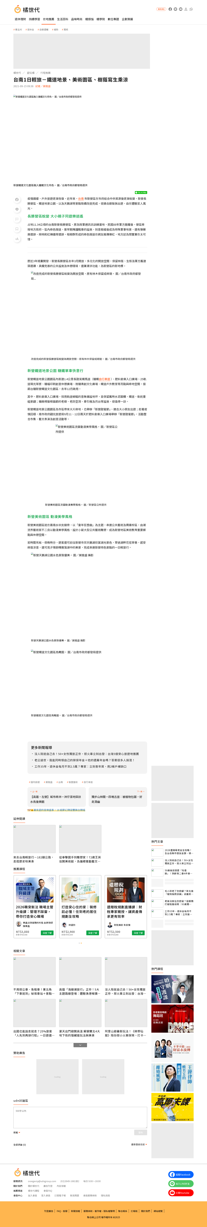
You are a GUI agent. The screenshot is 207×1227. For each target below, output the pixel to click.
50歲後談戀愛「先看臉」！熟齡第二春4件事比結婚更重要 (178, 872)
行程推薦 (45, 73)
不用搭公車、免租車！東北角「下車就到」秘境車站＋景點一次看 (34, 991)
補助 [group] (56, 29)
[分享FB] (16, 199)
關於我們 (145, 1211)
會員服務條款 (90, 1195)
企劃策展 (127, 19)
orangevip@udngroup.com (42, 1181)
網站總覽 (158, 1211)
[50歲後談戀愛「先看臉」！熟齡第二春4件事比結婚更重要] (157, 873)
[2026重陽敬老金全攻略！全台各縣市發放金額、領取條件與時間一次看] (157, 853)
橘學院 (100, 19)
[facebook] (170, 9)
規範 (15, 1132)
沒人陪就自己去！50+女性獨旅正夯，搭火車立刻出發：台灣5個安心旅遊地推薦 (125, 991)
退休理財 (20, 19)
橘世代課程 (33, 1190)
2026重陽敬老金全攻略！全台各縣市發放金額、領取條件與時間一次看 (179, 852)
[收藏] (16, 229)
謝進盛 (49, 782)
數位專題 (113, 19)
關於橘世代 (33, 1186)
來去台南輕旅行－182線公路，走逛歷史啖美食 (33, 859)
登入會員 (45, 1195)
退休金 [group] (30, 29)
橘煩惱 (89, 19)
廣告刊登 (48, 1186)
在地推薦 (48, 19)
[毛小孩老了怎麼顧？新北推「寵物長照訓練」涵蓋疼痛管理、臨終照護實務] (157, 893)
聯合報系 (122, 1211)
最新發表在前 (138, 1144)
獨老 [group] (66, 29)
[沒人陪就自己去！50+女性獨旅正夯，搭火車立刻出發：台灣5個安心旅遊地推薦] (126, 971)
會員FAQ (48, 1190)
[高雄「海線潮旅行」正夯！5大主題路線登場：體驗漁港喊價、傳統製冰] (80, 971)
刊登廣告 (48, 1211)
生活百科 (62, 19)
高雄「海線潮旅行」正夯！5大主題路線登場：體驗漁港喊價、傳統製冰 (80, 991)
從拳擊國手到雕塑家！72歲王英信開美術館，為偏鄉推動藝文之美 (80, 859)
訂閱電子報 (60, 1195)
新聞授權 (75, 1211)
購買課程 (161, 9)
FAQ (59, 1211)
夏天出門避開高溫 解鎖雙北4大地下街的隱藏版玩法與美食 (79, 1033)
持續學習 (34, 19)
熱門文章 (157, 841)
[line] (175, 9)
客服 (65, 1211)
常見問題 (74, 1195)
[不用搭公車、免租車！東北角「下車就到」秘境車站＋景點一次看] (34, 971)
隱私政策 (105, 1195)
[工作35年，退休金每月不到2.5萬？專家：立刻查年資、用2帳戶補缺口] (157, 914)
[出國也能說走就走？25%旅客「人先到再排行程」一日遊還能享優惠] (34, 1013)
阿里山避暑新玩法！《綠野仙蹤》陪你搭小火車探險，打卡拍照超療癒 (125, 1033)
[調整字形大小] (16, 238)
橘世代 (17, 73)
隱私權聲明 (109, 1211)
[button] (191, 9)
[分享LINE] (16, 209)
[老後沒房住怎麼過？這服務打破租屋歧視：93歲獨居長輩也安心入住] (157, 903)
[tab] (79, 943)
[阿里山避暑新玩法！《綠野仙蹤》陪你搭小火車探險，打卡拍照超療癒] (126, 1013)
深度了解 (47, 933)
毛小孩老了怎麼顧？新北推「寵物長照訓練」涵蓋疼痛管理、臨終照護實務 (179, 892)
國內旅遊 (35, 782)
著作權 (98, 1211)
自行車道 (88, 782)
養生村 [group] (18, 29)
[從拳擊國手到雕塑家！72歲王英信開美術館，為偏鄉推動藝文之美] (80, 839)
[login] (185, 9)
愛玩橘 (30, 73)
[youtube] (180, 9)
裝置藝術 (73, 782)
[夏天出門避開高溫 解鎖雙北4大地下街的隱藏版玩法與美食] (80, 1013)
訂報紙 (134, 1211)
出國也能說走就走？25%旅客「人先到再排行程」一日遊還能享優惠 (34, 1033)
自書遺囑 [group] (43, 29)
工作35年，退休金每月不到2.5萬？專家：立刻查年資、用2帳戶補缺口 (178, 913)
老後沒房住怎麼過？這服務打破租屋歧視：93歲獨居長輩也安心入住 (179, 902)
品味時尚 (76, 19)
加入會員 (32, 1195)
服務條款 (88, 1211)
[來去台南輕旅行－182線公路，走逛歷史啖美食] (34, 839)
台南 (60, 782)
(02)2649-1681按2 (69, 1181)
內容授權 (61, 1186)
